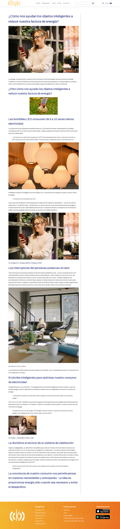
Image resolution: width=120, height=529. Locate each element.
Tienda (38, 3)
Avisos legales (68, 515)
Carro (65, 513)
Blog (53, 3)
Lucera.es (49, 131)
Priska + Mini (29, 438)
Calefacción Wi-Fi (40, 523)
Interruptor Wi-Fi (40, 515)
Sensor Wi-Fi (39, 518)
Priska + (13, 438)
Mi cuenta (67, 510)
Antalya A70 (15, 263)
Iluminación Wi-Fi (40, 513)
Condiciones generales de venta (74, 521)
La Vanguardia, (18, 448)
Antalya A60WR (25, 263)
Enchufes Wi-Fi (40, 510)
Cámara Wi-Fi (39, 521)
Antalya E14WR (36, 263)
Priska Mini (20, 438)
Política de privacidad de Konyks (74, 518)
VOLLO (13, 366)
